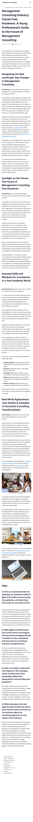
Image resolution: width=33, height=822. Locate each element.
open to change (19, 465)
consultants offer (17, 128)
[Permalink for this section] (16, 84)
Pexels (21, 493)
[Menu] (30, 2)
